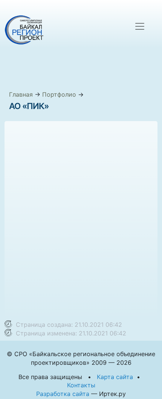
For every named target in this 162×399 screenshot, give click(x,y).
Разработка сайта (62, 393)
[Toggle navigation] (140, 26)
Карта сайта (115, 377)
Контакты (81, 385)
